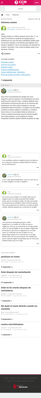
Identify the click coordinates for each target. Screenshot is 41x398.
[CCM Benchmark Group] (20, 386)
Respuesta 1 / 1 (6, 85)
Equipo (6, 378)
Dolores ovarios (7, 67)
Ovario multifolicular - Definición (13, 72)
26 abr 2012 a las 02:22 (14, 176)
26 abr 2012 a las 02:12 (14, 92)
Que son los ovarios (8, 65)
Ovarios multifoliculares (10, 70)
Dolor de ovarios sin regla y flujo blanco (15, 75)
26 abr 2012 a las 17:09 (23, 29)
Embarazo (15, 15)
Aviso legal (17, 381)
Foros (8, 15)
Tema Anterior (7, 19)
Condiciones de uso (16, 378)
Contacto (9, 381)
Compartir (7, 54)
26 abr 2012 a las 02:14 (14, 157)
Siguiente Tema (33, 19)
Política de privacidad (29, 378)
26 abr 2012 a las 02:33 (14, 194)
